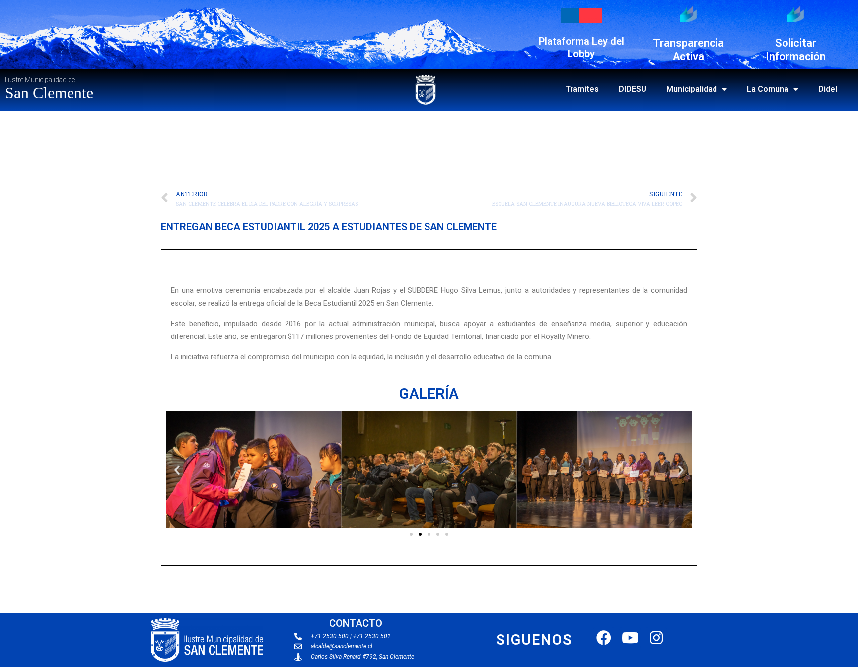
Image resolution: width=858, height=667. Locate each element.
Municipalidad (691, 89)
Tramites (582, 89)
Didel (827, 89)
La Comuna (767, 89)
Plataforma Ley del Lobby (581, 47)
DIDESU (632, 89)
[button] (411, 534)
